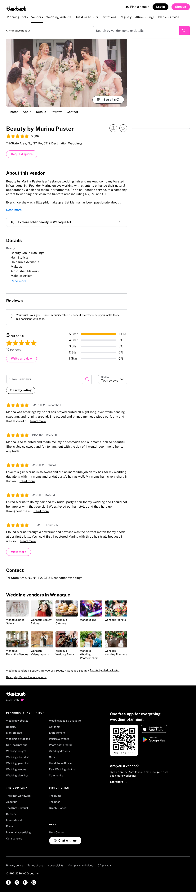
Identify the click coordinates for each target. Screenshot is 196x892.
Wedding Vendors (16, 670)
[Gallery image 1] (66, 73)
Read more (14, 210)
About (27, 112)
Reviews (56, 112)
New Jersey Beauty (52, 670)
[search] (87, 379)
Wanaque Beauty (19, 30)
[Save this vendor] (123, 128)
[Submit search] (184, 30)
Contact (72, 112)
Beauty (34, 670)
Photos (13, 112)
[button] (112, 379)
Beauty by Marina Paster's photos (26, 677)
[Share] (113, 128)
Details (41, 112)
